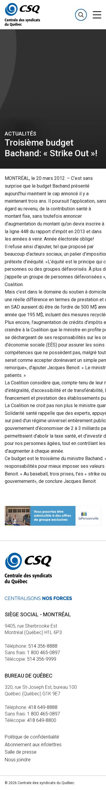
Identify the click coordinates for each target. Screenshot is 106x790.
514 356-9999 (41, 659)
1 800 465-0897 (43, 652)
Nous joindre (18, 759)
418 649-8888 (42, 707)
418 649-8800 (41, 720)
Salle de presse (21, 752)
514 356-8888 (42, 646)
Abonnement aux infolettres (33, 744)
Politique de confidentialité (32, 737)
